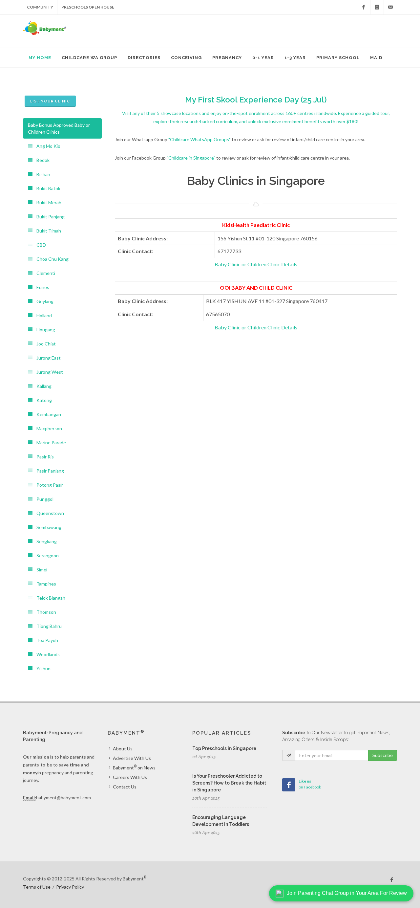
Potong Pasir (47, 485)
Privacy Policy (70, 887)
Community (40, 7)
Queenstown (48, 513)
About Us (123, 748)
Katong (42, 400)
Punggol (42, 499)
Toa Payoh (45, 640)
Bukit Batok (46, 188)
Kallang (42, 386)
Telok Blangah (48, 598)
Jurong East (46, 358)
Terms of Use (37, 887)
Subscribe (382, 755)
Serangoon (45, 555)
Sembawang (46, 527)
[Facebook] (363, 7)
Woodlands (46, 654)
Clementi (43, 273)
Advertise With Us (132, 758)
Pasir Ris (43, 456)
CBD (39, 245)
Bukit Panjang (48, 216)
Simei (39, 569)
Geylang (42, 301)
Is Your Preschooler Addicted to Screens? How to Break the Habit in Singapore (229, 782)
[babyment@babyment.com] (390, 7)
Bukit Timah (46, 230)
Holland (42, 315)
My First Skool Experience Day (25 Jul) (256, 99)
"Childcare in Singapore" (191, 158)
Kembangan (46, 414)
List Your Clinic (50, 101)
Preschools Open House (87, 7)
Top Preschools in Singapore (224, 748)
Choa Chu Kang (50, 259)
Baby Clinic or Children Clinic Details (256, 264)
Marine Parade (49, 442)
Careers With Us (130, 777)
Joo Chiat (44, 343)
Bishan (41, 174)
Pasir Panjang (48, 471)
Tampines (44, 584)
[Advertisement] (277, 31)
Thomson (44, 612)
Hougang (43, 329)
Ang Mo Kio (46, 146)
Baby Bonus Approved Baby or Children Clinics (59, 128)
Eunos (40, 287)
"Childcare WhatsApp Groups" (199, 139)
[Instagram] (377, 7)
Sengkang (44, 541)
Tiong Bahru (47, 626)
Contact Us (124, 786)
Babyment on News (134, 767)
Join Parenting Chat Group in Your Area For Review (347, 893)
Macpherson (47, 428)
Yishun (41, 668)
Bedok (41, 160)
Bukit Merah (46, 202)
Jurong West (47, 372)
